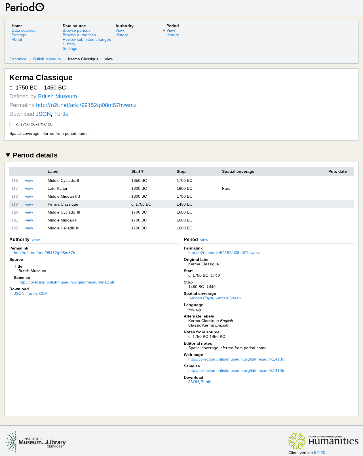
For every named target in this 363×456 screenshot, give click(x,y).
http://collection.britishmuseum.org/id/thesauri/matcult (66, 282)
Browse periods (76, 30)
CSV (43, 293)
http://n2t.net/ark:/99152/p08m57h (44, 252)
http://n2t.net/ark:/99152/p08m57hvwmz (86, 105)
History (69, 44)
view (29, 180)
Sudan (228, 298)
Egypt (201, 298)
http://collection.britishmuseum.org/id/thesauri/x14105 (236, 359)
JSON (43, 114)
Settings (19, 35)
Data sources (23, 30)
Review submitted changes (87, 39)
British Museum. (47, 59)
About (17, 39)
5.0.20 (319, 452)
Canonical (18, 59)
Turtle (61, 114)
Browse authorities (79, 35)
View (119, 30)
